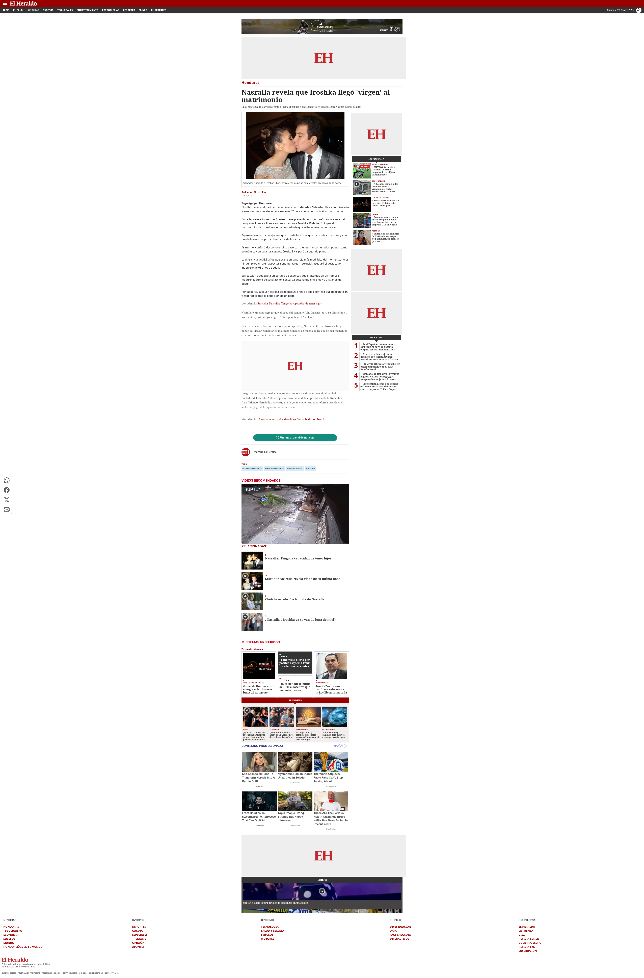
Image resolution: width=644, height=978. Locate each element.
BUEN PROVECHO (530, 943)
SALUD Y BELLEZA (272, 931)
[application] (295, 514)
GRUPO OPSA (527, 920)
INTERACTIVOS (399, 939)
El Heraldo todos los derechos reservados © (26, 964)
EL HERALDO (527, 927)
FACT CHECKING (400, 935)
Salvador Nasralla (295, 468)
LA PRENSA (526, 931)
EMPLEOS (267, 935)
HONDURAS (11, 927)
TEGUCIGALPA (12, 931)
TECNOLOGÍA (270, 927)
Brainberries (259, 786)
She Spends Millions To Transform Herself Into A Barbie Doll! (258, 777)
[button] (7, 480)
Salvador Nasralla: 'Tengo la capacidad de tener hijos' (289, 303)
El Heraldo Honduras (274, 468)
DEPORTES (139, 927)
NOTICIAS (9, 920)
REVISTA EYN (527, 947)
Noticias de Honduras (252, 468)
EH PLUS (395, 920)
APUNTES (138, 947)
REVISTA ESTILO (529, 939)
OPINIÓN (138, 943)
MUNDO (8, 943)
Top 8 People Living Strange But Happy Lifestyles (291, 816)
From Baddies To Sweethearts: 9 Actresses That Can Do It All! (259, 816)
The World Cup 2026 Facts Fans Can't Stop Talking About (328, 777)
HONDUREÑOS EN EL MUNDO (23, 947)
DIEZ (522, 935)
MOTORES (267, 939)
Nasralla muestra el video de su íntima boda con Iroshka (292, 419)
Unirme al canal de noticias (297, 437)
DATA (393, 931)
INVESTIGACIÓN (400, 927)
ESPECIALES (139, 935)
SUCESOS (9, 939)
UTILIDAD (267, 920)
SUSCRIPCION (528, 951)
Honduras (310, 468)
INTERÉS (138, 920)
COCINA (137, 931)
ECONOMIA (10, 935)
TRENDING (139, 939)
